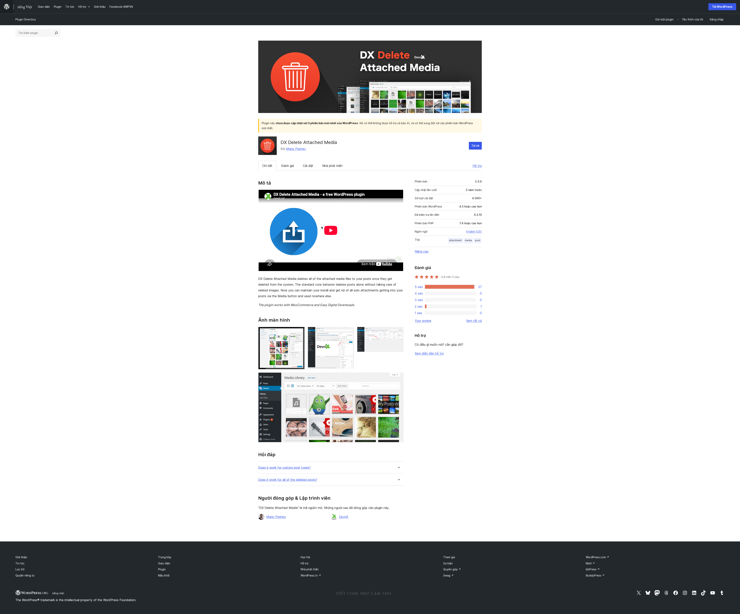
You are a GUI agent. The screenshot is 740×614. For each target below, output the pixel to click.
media (468, 240)
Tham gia (449, 557)
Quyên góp (452, 569)
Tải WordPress (722, 6)
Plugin (162, 569)
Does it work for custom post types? (284, 467)
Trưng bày (164, 557)
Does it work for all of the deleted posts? (287, 480)
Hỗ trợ (477, 166)
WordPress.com (597, 557)
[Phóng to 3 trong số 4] (398, 332)
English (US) (474, 231)
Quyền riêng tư (24, 575)
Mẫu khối (163, 575)
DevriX (343, 517)
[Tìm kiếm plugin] (56, 33)
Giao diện (164, 563)
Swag (448, 575)
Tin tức (19, 563)
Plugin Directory (25, 19)
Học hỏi (305, 557)
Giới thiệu (21, 557)
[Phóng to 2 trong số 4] (349, 332)
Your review (423, 321)
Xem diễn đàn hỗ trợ (429, 353)
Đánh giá (287, 166)
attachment (455, 240)
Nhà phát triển (332, 166)
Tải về (475, 145)
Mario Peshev (296, 149)
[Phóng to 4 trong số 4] (398, 378)
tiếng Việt (58, 593)
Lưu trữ (19, 569)
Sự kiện (448, 563)
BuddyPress (595, 575)
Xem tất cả (474, 321)
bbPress (593, 569)
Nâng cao (422, 251)
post (477, 240)
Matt (590, 563)
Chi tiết (267, 166)
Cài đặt (308, 166)
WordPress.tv (311, 575)
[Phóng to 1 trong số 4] (299, 332)
